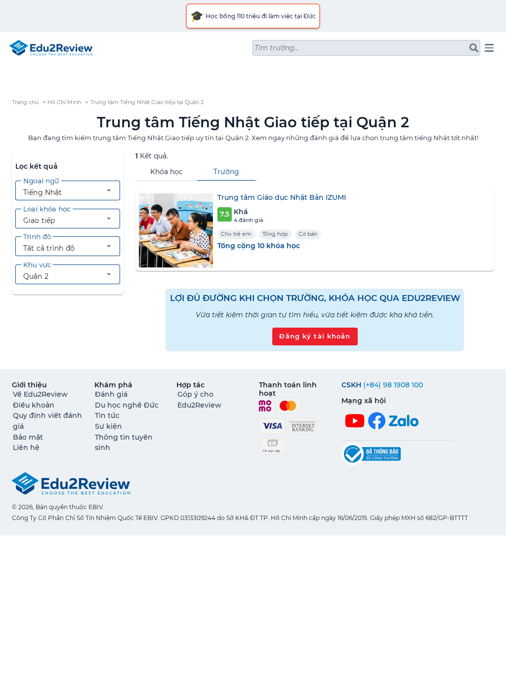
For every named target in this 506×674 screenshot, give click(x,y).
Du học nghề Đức (127, 405)
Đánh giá (111, 394)
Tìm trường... (276, 47)
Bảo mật (28, 437)
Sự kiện (108, 426)
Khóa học (166, 171)
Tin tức (107, 415)
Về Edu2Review (40, 394)
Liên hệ (26, 447)
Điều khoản (33, 405)
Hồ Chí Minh (64, 102)
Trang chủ (25, 102)
